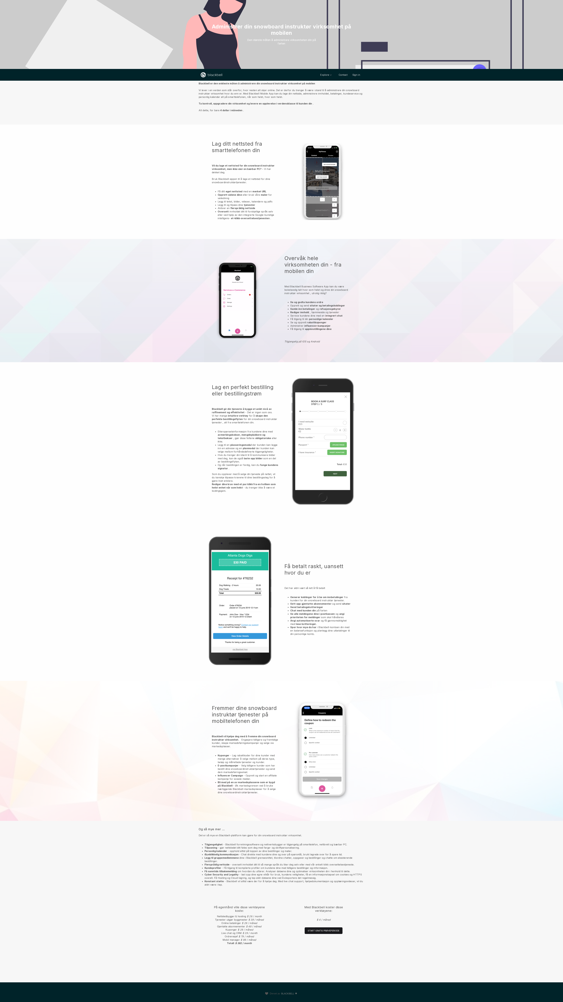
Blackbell (287, 993)
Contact (343, 74)
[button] (281, 97)
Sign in (356, 74)
